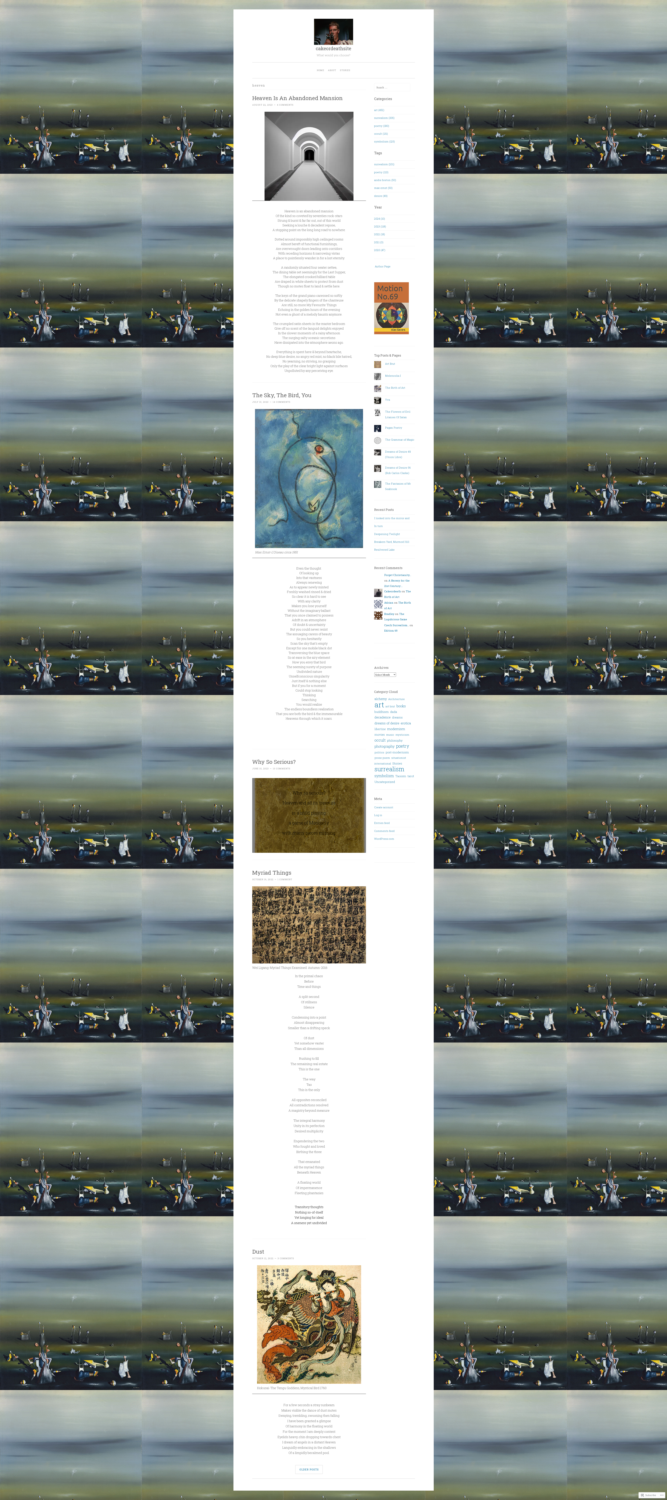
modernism (396, 729)
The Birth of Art (395, 387)
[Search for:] (392, 87)
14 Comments (281, 401)
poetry (402, 746)
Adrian (388, 602)
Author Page (382, 266)
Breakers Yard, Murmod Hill (391, 541)
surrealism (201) (384, 164)
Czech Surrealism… (396, 625)
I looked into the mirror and (392, 518)
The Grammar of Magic (399, 439)
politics (379, 752)
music (390, 734)
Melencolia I (393, 375)
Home (320, 70)
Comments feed (384, 831)
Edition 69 (390, 630)
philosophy (395, 740)
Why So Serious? (274, 761)
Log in (378, 815)
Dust (258, 1251)
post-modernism (397, 752)
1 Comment (285, 879)
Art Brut (390, 363)
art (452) (379, 110)
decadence (382, 717)
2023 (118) (380, 226)
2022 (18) (379, 234)
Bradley (389, 614)
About (332, 70)
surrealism (389, 769)
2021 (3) (378, 242)
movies (379, 735)
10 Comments (281, 768)
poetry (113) (381, 172)
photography (384, 746)
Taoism (400, 776)
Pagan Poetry (393, 427)
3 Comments (286, 1258)
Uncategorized (384, 782)
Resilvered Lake (384, 549)
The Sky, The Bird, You (281, 395)
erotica (406, 723)
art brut (390, 706)
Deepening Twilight (387, 534)
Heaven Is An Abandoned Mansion (297, 98)
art (379, 704)
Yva (387, 399)
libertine (380, 729)
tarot (410, 776)
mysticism (402, 734)
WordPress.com (384, 838)
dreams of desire (386, 723)
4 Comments (285, 104)
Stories (345, 70)
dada (393, 712)
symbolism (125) (384, 141)
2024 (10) (379, 218)
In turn (378, 526)
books (401, 706)
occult (380, 740)
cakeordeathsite (333, 48)
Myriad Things (271, 872)
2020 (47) (379, 250)
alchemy (380, 699)
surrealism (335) (384, 118)
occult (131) (381, 133)
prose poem (382, 757)
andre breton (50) (385, 180)
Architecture (396, 699)
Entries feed (382, 823)
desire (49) (381, 196)
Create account (383, 807)
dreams (397, 717)
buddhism (381, 712)
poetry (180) (381, 126)
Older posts (309, 1469)
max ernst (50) (383, 188)
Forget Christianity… (397, 575)
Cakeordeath (392, 591)
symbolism (384, 775)
